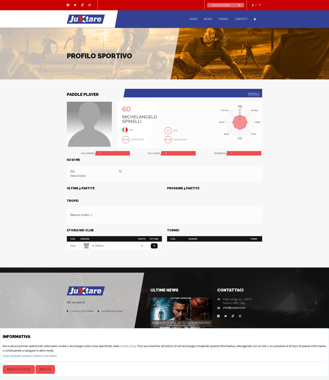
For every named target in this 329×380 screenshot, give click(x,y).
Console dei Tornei (82, 311)
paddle (254, 94)
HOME (193, 19)
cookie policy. (128, 346)
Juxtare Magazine (112, 311)
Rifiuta (45, 369)
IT (256, 5)
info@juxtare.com (234, 308)
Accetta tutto (19, 369)
